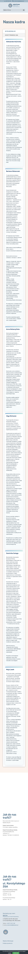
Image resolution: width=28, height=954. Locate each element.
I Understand (15, 952)
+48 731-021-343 (11, 923)
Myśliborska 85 (10, 31)
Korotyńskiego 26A (11, 35)
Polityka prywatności (7, 943)
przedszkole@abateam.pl (12, 925)
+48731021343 (8, 1)
